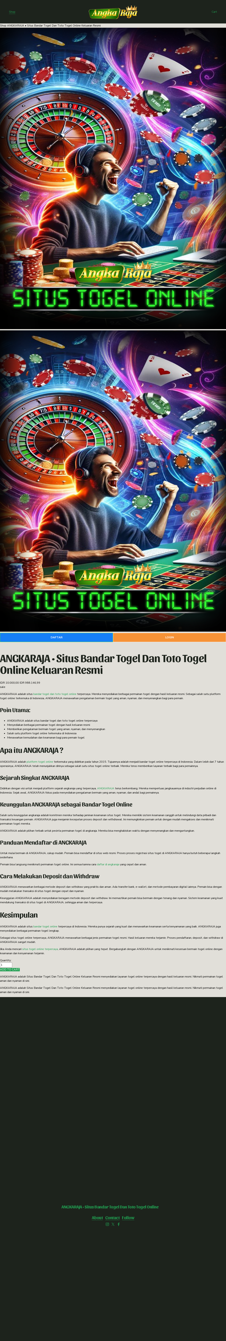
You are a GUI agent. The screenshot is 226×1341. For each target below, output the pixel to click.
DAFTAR (57, 637)
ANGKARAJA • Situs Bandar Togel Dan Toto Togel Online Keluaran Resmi (54, 26)
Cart (214, 12)
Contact (112, 1217)
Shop (12, 12)
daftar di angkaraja (108, 864)
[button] (10, 969)
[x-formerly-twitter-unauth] (113, 1224)
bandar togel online (45, 926)
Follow (128, 1217)
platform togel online (40, 762)
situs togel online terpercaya (40, 949)
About (97, 1217)
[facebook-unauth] (118, 1224)
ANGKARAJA (105, 788)
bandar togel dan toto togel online (54, 694)
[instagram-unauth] (107, 1224)
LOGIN (169, 637)
